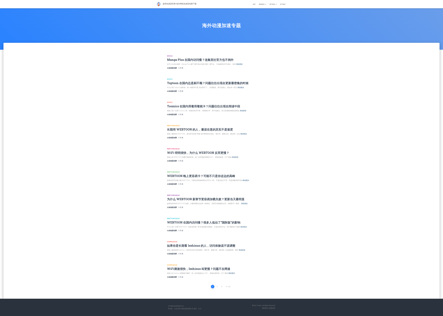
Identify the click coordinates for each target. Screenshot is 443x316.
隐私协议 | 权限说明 (268, 308)
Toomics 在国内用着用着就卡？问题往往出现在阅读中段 (203, 106)
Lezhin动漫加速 (172, 242)
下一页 (228, 286)
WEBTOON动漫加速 (173, 125)
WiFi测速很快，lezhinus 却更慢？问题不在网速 (198, 269)
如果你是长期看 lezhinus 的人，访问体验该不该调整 (201, 245)
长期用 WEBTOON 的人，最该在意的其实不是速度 (200, 129)
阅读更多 (239, 64)
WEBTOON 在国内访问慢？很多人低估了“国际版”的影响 (203, 222)
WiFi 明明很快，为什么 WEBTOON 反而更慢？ (198, 153)
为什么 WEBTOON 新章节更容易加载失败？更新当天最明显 (205, 199)
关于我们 (283, 4)
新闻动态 (262, 4)
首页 (254, 4)
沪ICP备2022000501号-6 (176, 306)
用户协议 (272, 4)
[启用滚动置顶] (438, 311)
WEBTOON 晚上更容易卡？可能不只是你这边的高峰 (201, 176)
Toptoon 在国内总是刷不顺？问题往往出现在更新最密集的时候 (207, 83)
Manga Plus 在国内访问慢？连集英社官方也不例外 (200, 60)
